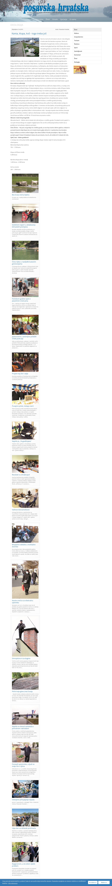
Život (48, 19)
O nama (73, 19)
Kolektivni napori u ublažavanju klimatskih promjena (24, 226)
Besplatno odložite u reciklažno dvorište (24, 545)
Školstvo (76, 44)
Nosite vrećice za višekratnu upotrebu (22, 601)
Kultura (76, 33)
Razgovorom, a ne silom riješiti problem (23, 865)
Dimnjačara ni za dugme (21, 658)
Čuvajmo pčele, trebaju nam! (23, 406)
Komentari (77, 55)
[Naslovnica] (56, 8)
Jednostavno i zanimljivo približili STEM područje (24, 337)
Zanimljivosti (78, 51)
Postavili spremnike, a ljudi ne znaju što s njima (23, 765)
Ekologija (77, 62)
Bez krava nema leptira (20, 195)
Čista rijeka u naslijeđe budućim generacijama (24, 263)
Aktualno (39, 19)
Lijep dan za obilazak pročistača (24, 828)
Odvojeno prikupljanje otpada (23, 800)
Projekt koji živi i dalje (20, 373)
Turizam (76, 40)
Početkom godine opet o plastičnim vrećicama (21, 300)
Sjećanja (63, 19)
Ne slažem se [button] (93, 882)
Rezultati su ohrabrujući (21, 475)
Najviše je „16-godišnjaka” (21, 441)
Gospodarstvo (78, 37)
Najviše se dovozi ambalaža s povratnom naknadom (23, 727)
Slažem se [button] (104, 882)
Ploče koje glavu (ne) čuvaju (22, 691)
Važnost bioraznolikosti (21, 510)
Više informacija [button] (12, 883)
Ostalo (55, 19)
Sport (76, 48)
